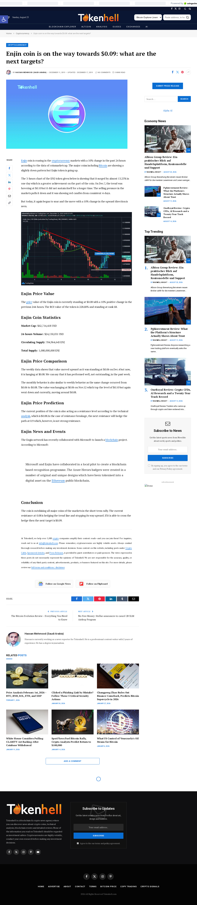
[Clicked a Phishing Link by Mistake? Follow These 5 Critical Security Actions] (73, 676)
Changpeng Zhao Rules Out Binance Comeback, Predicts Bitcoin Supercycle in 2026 (118, 696)
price (29, 302)
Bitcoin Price (108, 886)
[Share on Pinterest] (182, 72)
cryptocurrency (61, 160)
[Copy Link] (9, 203)
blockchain (111, 440)
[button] (4, 19)
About (67, 886)
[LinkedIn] (9, 182)
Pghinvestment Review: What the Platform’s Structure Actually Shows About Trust (176, 192)
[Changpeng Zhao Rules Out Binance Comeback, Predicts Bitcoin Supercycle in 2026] (118, 676)
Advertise (54, 886)
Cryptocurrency (17, 45)
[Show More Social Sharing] (188, 72)
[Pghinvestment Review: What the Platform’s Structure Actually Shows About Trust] (153, 191)
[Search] (189, 9)
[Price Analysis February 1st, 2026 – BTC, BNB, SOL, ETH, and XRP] (27, 676)
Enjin (24, 160)
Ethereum (58, 480)
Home (41, 886)
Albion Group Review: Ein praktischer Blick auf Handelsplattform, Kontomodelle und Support (166, 162)
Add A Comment (72, 761)
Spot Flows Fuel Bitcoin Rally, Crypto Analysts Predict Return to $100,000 (71, 742)
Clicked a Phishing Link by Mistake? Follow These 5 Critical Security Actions (72, 696)
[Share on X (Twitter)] (177, 72)
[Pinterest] (9, 189)
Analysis (101, 27)
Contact (80, 886)
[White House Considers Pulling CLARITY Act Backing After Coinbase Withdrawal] (27, 722)
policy (107, 843)
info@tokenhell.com (48, 543)
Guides (117, 27)
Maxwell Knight (154, 172)
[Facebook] (9, 168)
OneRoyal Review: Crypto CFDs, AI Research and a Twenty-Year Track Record (176, 213)
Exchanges (133, 27)
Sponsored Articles (36, 552)
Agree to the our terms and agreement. (100, 843)
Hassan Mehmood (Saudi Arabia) (31, 72)
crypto (56, 538)
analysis (25, 416)
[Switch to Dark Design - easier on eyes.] (185, 9)
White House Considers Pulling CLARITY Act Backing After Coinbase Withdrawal (24, 742)
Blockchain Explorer (62, 27)
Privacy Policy (166, 469)
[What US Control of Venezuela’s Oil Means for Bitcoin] (118, 722)
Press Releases (56, 552)
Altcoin (86, 27)
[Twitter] (9, 175)
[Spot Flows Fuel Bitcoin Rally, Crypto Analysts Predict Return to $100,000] (73, 722)
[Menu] (8, 17)
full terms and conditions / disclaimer (48, 567)
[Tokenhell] (98, 17)
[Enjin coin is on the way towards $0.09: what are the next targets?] (72, 116)
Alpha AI (167, 110)
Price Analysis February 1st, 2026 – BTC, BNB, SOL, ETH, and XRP (26, 694)
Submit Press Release (167, 86)
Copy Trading (128, 886)
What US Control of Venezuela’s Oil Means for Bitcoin (118, 740)
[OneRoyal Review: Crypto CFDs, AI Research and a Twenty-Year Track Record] (153, 211)
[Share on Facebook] (172, 72)
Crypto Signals (150, 886)
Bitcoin (103, 165)
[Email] (9, 196)
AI (147, 27)
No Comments (104, 72)
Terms (92, 886)
